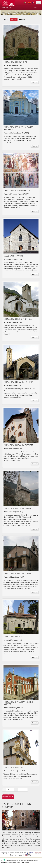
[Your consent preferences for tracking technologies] (4, 860)
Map (6, 19)
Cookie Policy (24, 862)
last (25, 790)
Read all (34, 83)
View (23, 19)
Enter (36, 8)
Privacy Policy (14, 862)
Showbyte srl (5, 862)
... (16, 790)
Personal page (7, 8)
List (14, 19)
